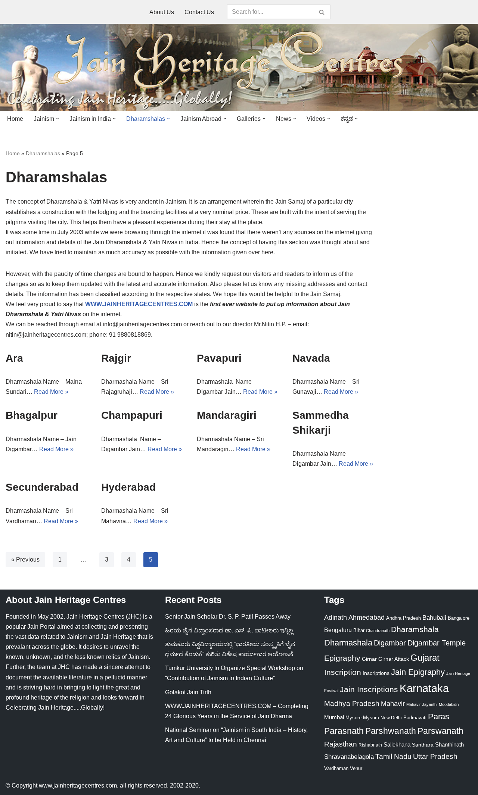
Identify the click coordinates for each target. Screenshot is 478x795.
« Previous (25, 559)
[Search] (322, 11)
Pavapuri (219, 358)
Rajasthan (340, 744)
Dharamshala (415, 629)
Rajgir (116, 358)
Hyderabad (128, 487)
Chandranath (377, 630)
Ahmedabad (366, 617)
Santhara (423, 745)
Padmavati (414, 717)
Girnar (369, 659)
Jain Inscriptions (369, 689)
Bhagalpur (32, 415)
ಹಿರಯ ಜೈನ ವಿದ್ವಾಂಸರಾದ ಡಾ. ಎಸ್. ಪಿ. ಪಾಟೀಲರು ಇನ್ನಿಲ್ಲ (229, 630)
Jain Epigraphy (418, 672)
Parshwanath (390, 731)
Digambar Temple (436, 643)
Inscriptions (376, 673)
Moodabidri (449, 704)
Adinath (335, 617)
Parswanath (440, 731)
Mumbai (334, 717)
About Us (161, 12)
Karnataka (424, 688)
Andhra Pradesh (403, 618)
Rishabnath (370, 745)
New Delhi (391, 717)
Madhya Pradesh (351, 703)
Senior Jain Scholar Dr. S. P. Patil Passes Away (228, 616)
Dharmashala (348, 642)
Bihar (358, 630)
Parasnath (344, 731)
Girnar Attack (393, 659)
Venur (356, 768)
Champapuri (131, 415)
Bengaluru (338, 629)
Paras (438, 716)
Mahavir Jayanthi (421, 704)
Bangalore (458, 618)
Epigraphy (342, 658)
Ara (14, 358)
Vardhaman (336, 768)
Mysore (353, 717)
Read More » (51, 392)
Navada (311, 358)
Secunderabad (42, 487)
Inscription (342, 672)
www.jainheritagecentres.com (78, 785)
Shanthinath (449, 745)
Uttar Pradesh (435, 756)
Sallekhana (397, 744)
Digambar (390, 643)
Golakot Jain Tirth (188, 692)
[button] (57, 118)
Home (15, 119)
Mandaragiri (227, 415)
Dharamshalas (43, 153)
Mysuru (371, 717)
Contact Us (199, 12)
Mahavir (393, 703)
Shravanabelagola (349, 756)
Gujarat (425, 658)
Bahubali (434, 617)
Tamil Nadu (393, 756)
